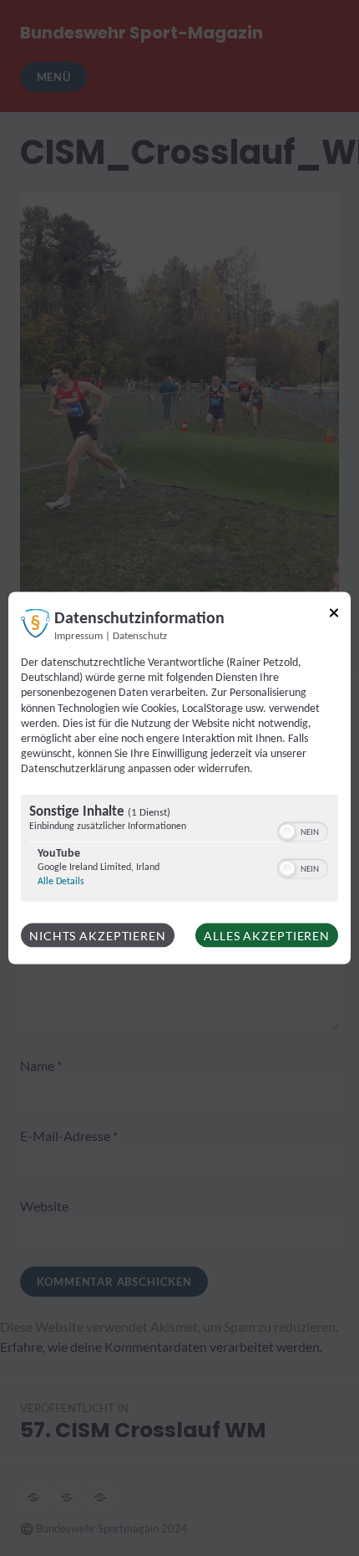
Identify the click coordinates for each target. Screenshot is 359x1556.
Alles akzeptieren (267, 935)
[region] (179, 849)
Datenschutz (140, 637)
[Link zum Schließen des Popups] (334, 616)
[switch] (303, 830)
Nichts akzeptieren (97, 935)
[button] (287, 831)
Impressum (78, 637)
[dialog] (179, 778)
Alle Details (61, 881)
